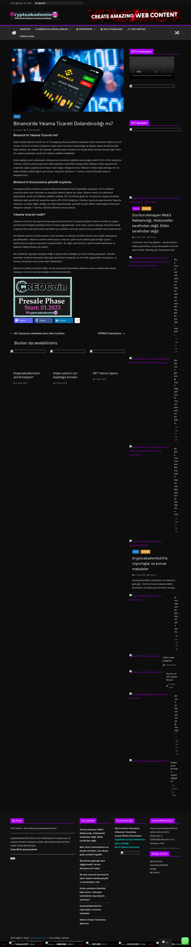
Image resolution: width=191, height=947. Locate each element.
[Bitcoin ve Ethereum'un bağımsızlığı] (151, 725)
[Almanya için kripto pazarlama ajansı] (151, 623)
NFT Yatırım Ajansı (105, 373)
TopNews (146, 209)
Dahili (17, 117)
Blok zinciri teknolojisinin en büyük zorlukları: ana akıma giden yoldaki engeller (176, 297)
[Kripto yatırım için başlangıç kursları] (67, 352)
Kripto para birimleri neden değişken (174, 772)
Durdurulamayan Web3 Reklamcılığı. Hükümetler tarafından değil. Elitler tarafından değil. (152, 222)
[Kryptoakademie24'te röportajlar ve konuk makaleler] (155, 543)
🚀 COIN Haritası (136, 29)
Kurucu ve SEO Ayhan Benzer (171, 676)
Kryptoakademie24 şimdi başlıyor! (26, 375)
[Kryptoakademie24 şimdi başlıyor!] (28, 352)
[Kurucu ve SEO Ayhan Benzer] (147, 680)
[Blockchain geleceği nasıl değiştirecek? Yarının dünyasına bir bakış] (151, 400)
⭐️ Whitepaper (84, 29)
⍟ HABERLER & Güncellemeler (51, 29)
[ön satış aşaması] (42, 279)
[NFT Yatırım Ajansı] (107, 352)
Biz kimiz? (155, 872)
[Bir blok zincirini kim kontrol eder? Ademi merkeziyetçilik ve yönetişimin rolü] (151, 490)
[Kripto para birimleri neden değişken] (149, 779)
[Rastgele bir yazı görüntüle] (177, 32)
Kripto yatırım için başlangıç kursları (65, 375)
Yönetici (19, 130)
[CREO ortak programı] (145, 661)
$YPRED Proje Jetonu (109, 333)
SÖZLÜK (136, 209)
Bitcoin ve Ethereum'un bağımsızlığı (176, 715)
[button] (69, 29)
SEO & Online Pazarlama (127, 828)
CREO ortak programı (168, 659)
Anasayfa (25, 29)
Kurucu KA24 (27, 36)
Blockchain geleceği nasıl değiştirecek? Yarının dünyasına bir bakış (176, 391)
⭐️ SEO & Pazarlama (111, 29)
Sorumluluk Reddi (159, 865)
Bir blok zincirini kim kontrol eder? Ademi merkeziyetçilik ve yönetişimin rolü (176, 481)
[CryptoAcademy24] (14, 32)
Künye (153, 868)
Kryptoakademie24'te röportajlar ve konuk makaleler (150, 563)
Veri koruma (156, 861)
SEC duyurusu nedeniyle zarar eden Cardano (39, 333)
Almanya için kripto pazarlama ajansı (176, 614)
